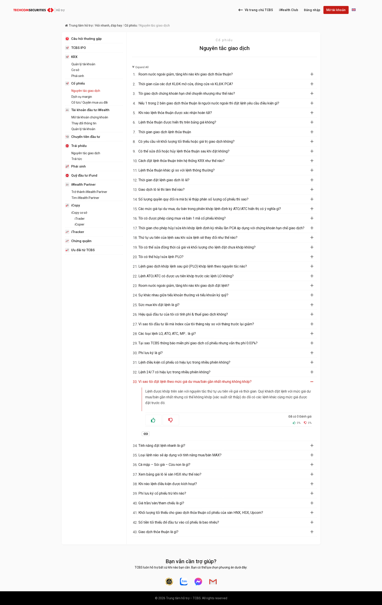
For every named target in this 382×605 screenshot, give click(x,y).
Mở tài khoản (336, 10)
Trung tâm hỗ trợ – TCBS (183, 598)
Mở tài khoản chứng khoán (89, 117)
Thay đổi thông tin (83, 123)
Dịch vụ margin (81, 96)
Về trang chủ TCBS (259, 10)
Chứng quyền (81, 241)
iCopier (79, 224)
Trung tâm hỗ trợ (81, 25)
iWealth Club (288, 10)
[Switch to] (354, 10)
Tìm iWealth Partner (85, 198)
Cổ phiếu (130, 25)
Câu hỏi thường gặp (86, 39)
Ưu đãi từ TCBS (83, 250)
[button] (227, 74)
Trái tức (76, 159)
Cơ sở (75, 70)
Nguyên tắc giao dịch (85, 90)
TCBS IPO (78, 48)
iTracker (77, 232)
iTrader (80, 218)
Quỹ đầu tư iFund (84, 175)
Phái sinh (77, 76)
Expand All (140, 67)
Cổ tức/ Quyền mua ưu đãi (89, 102)
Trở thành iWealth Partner (89, 192)
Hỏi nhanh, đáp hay (108, 25)
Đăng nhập (312, 10)
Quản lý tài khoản (83, 64)
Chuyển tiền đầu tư (85, 137)
